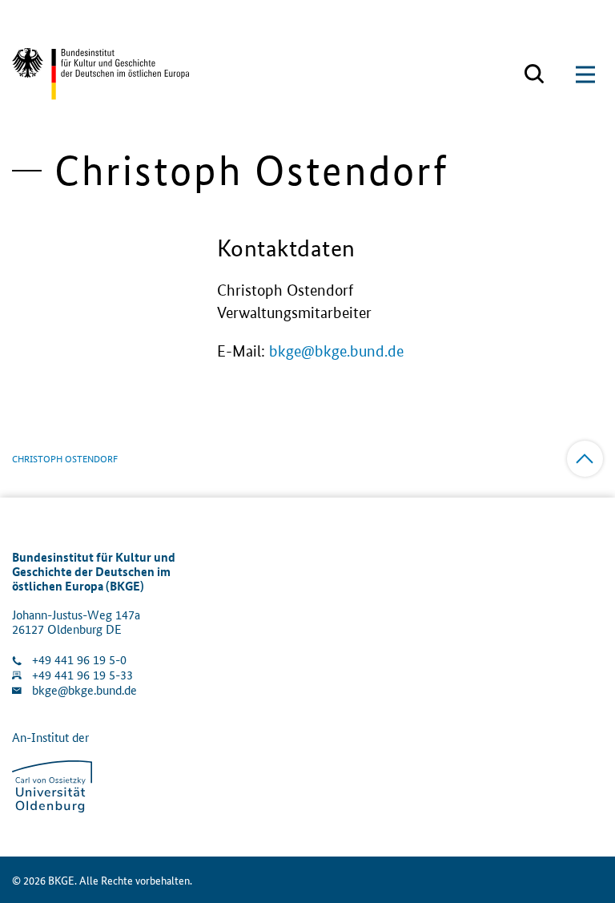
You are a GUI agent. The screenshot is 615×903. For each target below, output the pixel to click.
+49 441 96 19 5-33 (82, 675)
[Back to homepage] (100, 74)
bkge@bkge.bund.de (336, 351)
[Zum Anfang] (585, 459)
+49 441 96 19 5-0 (79, 659)
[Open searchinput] (534, 74)
